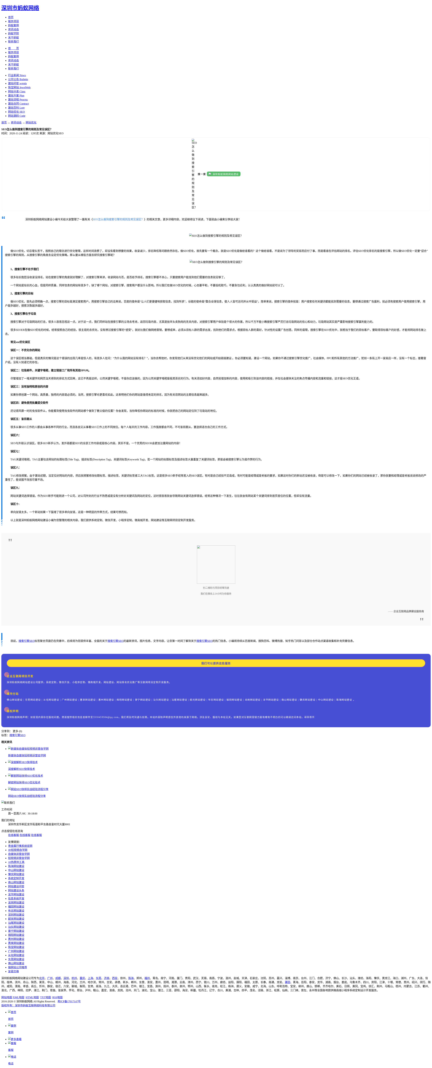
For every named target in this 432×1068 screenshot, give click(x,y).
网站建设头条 (16, 890)
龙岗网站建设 (16, 902)
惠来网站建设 (16, 943)
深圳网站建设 (16, 914)
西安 (114, 978)
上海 (90, 978)
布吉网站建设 (16, 910)
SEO (32, 641)
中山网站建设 (16, 870)
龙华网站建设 (16, 894)
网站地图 (6, 997)
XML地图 (18, 997)
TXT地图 (45, 997)
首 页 (13, 48)
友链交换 (13, 971)
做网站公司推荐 (17, 967)
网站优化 (31, 122)
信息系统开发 (16, 898)
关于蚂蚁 (13, 37)
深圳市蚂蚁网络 (20, 8)
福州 (147, 978)
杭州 (74, 978)
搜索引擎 (24, 641)
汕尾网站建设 (16, 922)
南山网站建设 (16, 882)
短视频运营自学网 (19, 858)
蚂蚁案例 (13, 25)
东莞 (98, 978)
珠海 (131, 978)
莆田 (287, 982)
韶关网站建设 (16, 918)
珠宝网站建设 (16, 947)
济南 (106, 978)
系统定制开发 (16, 878)
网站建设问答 (16, 886)
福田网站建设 (16, 906)
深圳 (66, 978)
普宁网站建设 (16, 931)
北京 (42, 978)
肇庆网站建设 (16, 874)
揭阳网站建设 (16, 935)
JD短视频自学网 (17, 850)
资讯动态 (13, 29)
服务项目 (13, 21)
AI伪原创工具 (16, 862)
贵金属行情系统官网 (20, 845)
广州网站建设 (16, 951)
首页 (11, 17)
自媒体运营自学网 (19, 854)
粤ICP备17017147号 (69, 1001)
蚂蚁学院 (13, 33)
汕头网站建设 (16, 926)
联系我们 (13, 41)
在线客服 (13, 835)
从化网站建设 (16, 955)
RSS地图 (57, 997)
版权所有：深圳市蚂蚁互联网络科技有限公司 (28, 1005)
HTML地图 (32, 997)
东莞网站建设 (16, 959)
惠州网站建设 (16, 939)
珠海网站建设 (16, 866)
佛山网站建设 (16, 963)
